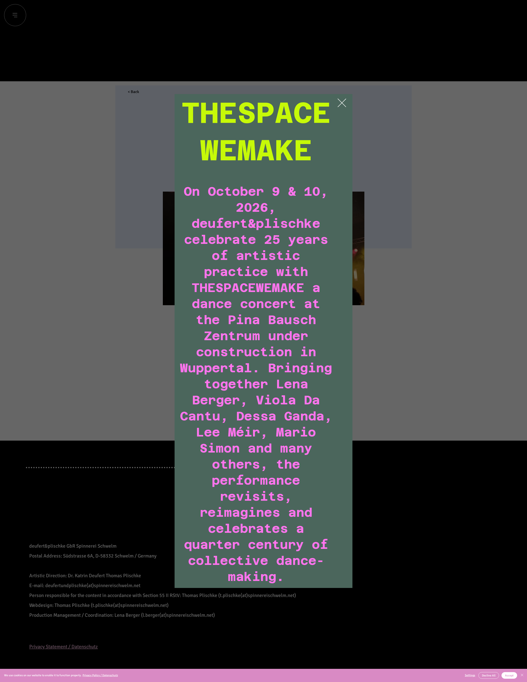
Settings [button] (470, 675)
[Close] (522, 675)
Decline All (489, 675)
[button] (342, 103)
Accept (509, 675)
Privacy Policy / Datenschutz (100, 675)
